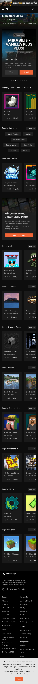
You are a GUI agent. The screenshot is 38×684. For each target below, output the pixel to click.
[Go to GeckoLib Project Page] (12, 508)
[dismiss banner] (34, 2)
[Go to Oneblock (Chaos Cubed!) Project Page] (12, 548)
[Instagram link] (3, 589)
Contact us (23, 637)
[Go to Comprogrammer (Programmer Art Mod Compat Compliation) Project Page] (12, 346)
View (11, 72)
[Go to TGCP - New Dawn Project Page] (12, 305)
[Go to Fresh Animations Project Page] (12, 427)
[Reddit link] (23, 589)
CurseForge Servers (26, 622)
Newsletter (23, 611)
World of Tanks (7, 625)
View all (32, 246)
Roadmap (23, 615)
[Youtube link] (11, 589)
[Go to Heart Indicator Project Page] (12, 265)
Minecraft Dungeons (9, 622)
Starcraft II (5, 615)
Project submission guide (8, 638)
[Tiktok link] (7, 589)
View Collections (19, 235)
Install (26, 72)
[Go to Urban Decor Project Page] (12, 106)
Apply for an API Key (9, 648)
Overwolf (23, 646)
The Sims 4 (5, 611)
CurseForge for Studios (27, 649)
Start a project (6, 634)
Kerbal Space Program (9, 618)
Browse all (31, 128)
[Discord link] (15, 589)
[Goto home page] (7, 9)
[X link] (19, 589)
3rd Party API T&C (8, 652)
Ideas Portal (24, 604)
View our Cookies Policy (19, 674)
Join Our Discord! (26, 601)
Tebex (22, 652)
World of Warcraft (8, 608)
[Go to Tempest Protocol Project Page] (12, 177)
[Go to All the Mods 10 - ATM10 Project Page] (12, 467)
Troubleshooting (25, 634)
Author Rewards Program (7, 644)
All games (5, 601)
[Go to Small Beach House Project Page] (12, 386)
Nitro (22, 656)
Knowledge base (25, 630)
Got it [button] (19, 679)
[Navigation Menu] (3, 9)
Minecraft (5, 604)
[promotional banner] (19, 3)
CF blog (22, 608)
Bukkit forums (24, 618)
